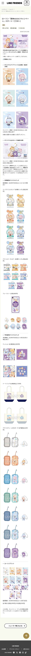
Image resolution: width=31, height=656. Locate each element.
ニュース (11, 9)
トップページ (4, 9)
